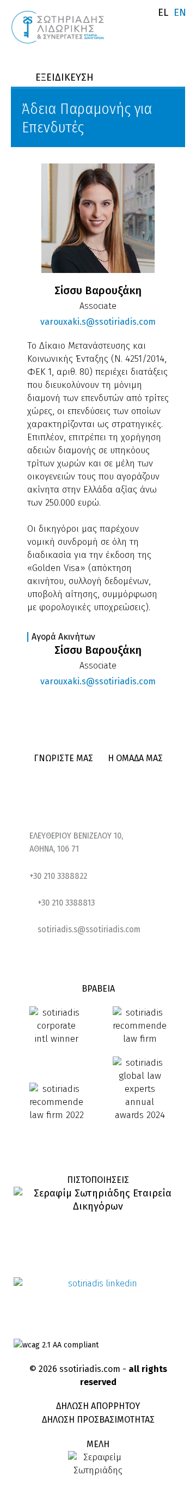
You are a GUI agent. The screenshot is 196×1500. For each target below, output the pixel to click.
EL (163, 13)
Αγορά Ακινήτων (63, 636)
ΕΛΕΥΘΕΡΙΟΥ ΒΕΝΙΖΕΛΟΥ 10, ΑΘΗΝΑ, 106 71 (76, 842)
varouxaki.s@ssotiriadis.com (98, 322)
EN (180, 13)
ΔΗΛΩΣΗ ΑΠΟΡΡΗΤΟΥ (98, 1406)
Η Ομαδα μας (135, 758)
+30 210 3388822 (58, 876)
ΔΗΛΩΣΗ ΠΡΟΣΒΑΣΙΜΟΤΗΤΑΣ (98, 1419)
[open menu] (177, 30)
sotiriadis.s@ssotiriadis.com (89, 929)
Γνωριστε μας (63, 758)
